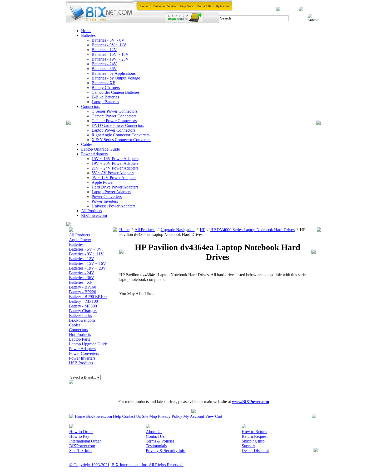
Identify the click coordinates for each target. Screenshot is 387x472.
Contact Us (131, 416)
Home (86, 30)
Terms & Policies (160, 441)
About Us (154, 431)
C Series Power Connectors (114, 111)
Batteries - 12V (104, 49)
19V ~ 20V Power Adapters (115, 163)
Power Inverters (105, 201)
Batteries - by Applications (114, 73)
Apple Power (103, 182)
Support (248, 446)
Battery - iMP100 (83, 301)
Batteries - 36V (104, 68)
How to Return (254, 431)
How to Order (81, 431)
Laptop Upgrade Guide (100, 149)
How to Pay (79, 436)
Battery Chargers (106, 87)
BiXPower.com (94, 215)
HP (202, 229)
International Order (85, 441)
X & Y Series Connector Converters (121, 139)
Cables (86, 144)
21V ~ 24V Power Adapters (115, 168)
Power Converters (107, 196)
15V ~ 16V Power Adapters (115, 158)
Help (117, 416)
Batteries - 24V (104, 64)
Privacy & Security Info (165, 450)
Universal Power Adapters (113, 206)
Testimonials (156, 446)
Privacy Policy (170, 416)
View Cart (213, 416)
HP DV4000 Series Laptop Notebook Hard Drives (252, 229)
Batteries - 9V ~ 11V (109, 45)
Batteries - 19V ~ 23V (110, 59)
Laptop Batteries (105, 102)
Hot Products (80, 334)
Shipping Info (253, 441)
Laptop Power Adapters (111, 192)
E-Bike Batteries (105, 97)
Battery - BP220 (82, 292)
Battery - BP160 (82, 287)
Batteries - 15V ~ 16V (110, 54)
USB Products (81, 363)
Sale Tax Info (80, 450)
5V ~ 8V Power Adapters (113, 173)
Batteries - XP (103, 83)
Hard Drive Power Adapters (115, 187)
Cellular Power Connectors (114, 120)
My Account (193, 416)
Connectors (90, 106)
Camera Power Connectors (114, 116)
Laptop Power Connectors (113, 130)
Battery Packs (80, 315)
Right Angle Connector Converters (121, 135)
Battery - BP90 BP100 (88, 296)
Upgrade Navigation (178, 229)
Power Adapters (94, 154)
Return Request (254, 436)
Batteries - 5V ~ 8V (108, 40)
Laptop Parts (79, 339)
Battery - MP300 (83, 306)
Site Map (149, 416)
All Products (91, 210)
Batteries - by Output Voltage (116, 78)
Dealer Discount (255, 450)
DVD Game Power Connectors (118, 125)
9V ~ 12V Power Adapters (114, 177)
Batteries (88, 35)
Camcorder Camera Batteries (116, 92)
